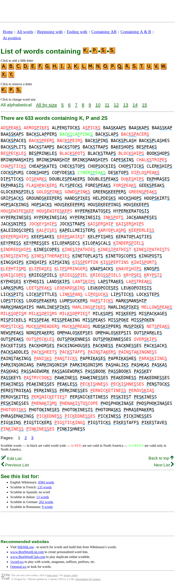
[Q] (120, 68)
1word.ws (17, 562)
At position (12, 38)
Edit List (14, 458)
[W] (164, 68)
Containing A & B (136, 31)
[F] (40, 68)
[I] (62, 68)
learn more (52, 575)
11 (107, 104)
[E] (33, 68)
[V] (156, 68)
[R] (127, 68)
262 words (46, 502)
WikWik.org (25, 547)
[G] (47, 68)
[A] (4, 68)
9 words (47, 507)
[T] (142, 68)
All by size (46, 104)
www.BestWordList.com (27, 552)
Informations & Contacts (88, 579)
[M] (91, 68)
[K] (76, 68)
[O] (105, 68)
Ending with (77, 31)
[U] (149, 68)
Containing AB (104, 31)
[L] (84, 68)
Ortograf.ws (18, 566)
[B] (11, 68)
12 (116, 104)
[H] (55, 68)
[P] (113, 68)
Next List (162, 465)
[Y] (11, 77)
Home (8, 31)
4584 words (46, 482)
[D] (26, 68)
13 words (42, 497)
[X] (4, 77)
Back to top (159, 458)
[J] (69, 68)
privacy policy (71, 575)
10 (98, 104)
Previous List (16, 465)
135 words (44, 487)
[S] (135, 68)
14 (135, 104)
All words (25, 31)
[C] (18, 68)
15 (144, 104)
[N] (98, 68)
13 (125, 104)
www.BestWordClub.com (27, 557)
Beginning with (50, 31)
